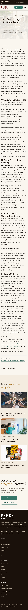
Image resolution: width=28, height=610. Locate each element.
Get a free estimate (9, 498)
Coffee (3, 542)
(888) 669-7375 (5, 534)
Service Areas (4, 563)
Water (2, 553)
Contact (3, 577)
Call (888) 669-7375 (9, 502)
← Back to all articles (8, 368)
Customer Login (19, 2)
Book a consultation (6, 588)
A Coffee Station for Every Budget (13, 360)
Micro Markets (5, 547)
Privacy (3, 606)
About (2, 566)
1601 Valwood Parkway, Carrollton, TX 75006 (13, 531)
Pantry (3, 550)
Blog (2, 574)
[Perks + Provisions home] (5, 7)
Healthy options (5, 591)
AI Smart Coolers (5, 544)
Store (2, 596)
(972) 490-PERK (5, 3)
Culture (3, 569)
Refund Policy (9, 606)
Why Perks (4, 572)
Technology (4, 593)
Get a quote (18, 7)
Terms (15, 606)
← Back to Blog (6, 45)
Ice (2, 555)
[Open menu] (25, 7)
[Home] (7, 517)
